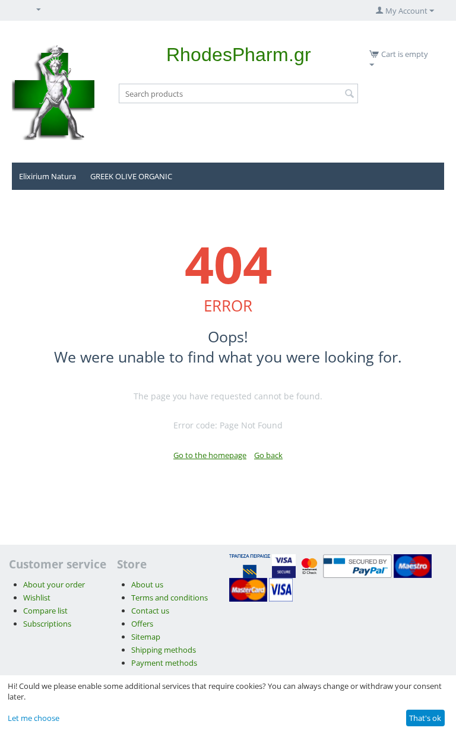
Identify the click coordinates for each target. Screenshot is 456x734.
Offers (142, 623)
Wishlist (36, 597)
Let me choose (33, 718)
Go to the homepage (209, 455)
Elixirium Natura (47, 176)
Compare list (45, 610)
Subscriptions (47, 623)
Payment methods (164, 662)
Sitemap (145, 636)
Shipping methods (163, 649)
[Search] (349, 94)
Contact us (150, 610)
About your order (54, 584)
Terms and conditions (169, 597)
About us (147, 584)
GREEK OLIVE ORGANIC (131, 176)
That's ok (425, 718)
